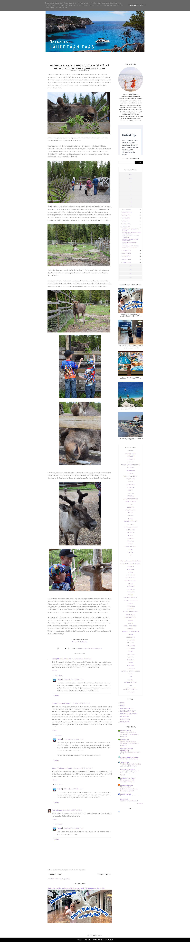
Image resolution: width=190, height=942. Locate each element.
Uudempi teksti (55, 874)
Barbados (130, 459)
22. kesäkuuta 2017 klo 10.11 (72, 810)
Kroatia (131, 541)
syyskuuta (126, 218)
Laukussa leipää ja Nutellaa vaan (130, 796)
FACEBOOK (124, 716)
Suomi (100, 648)
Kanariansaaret (130, 521)
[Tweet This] (65, 648)
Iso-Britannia (130, 510)
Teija (59, 679)
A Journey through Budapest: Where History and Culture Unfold (129, 773)
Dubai (130, 482)
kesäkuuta (126, 227)
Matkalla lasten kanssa (91, 648)
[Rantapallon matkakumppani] (119, 812)
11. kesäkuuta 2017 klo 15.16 (80, 703)
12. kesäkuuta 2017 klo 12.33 (73, 679)
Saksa (130, 634)
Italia (130, 513)
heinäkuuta (126, 224)
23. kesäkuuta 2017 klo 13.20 (73, 828)
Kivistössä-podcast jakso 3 (129, 801)
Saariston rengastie (130, 631)
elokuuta (125, 221)
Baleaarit (131, 456)
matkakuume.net (126, 785)
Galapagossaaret (131, 498)
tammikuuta (126, 262)
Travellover (124, 762)
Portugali (131, 606)
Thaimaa (130, 659)
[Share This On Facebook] (62, 648)
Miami (130, 572)
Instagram (83, 642)
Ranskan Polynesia (130, 611)
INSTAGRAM (125, 719)
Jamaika (131, 515)
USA (130, 676)
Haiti (131, 504)
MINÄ (122, 705)
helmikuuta (126, 259)
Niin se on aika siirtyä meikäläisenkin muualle (127, 781)
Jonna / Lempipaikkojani (61, 703)
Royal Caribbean (130, 626)
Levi (130, 555)
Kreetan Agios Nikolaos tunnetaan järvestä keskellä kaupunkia (129, 734)
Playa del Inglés (130, 600)
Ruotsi (130, 628)
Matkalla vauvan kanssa (131, 563)
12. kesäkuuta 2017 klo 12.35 (73, 739)
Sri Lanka (130, 640)
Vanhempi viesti (103, 874)
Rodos (130, 620)
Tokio (130, 662)
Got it (142, 5)
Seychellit (130, 637)
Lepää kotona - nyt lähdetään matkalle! (130, 229)
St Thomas (130, 648)
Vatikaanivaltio (130, 682)
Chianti (131, 473)
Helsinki (130, 507)
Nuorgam (130, 586)
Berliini (131, 462)
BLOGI (122, 703)
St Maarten (130, 645)
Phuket (130, 595)
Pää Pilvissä (124, 740)
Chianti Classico (131, 476)
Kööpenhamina (131, 546)
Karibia (130, 524)
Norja (130, 583)
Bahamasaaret (130, 453)
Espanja (131, 493)
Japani (130, 518)
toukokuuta (126, 250)
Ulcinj (130, 679)
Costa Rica (130, 479)
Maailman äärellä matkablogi (126, 749)
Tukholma (131, 668)
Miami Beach (130, 575)
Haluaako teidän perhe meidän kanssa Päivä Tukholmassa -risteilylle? (76, 888)
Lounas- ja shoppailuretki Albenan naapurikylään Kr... (131, 233)
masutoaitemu (125, 794)
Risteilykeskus (130, 617)
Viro (130, 685)
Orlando (130, 592)
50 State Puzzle (126, 731)
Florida (131, 496)
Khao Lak (130, 532)
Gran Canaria (130, 501)
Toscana (130, 665)
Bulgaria (130, 467)
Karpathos (130, 529)
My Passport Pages (127, 769)
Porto (130, 603)
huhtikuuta (126, 253)
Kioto (130, 535)
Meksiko (130, 566)
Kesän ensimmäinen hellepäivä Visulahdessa (130, 236)
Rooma (130, 623)
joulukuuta (126, 209)
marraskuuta (127, 212)
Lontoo (130, 558)
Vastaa (54, 670)
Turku (130, 674)
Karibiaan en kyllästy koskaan (130, 247)
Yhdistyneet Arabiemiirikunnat (130, 689)
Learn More (133, 5)
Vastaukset (58, 675)
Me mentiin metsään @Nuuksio (130, 246)
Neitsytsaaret (130, 580)
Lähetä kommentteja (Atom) (60, 879)
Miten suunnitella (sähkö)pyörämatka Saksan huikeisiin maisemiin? (129, 789)
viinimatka (130, 692)
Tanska (130, 657)
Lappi (131, 549)
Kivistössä (124, 799)
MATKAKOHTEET (127, 708)
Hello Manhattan (106, 940)
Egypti (130, 490)
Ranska (130, 609)
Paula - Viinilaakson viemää (62, 768)
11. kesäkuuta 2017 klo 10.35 (81, 659)
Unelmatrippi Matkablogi (129, 757)
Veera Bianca (57, 810)
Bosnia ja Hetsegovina (130, 465)
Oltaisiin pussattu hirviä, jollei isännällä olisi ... (130, 239)
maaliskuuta (126, 256)
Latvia (130, 552)
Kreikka (131, 538)
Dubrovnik (130, 484)
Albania (130, 450)
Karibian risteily (130, 527)
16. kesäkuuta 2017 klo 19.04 (82, 768)
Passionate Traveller (128, 778)
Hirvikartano (81, 648)
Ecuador (130, 487)
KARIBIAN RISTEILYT (128, 711)
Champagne (130, 470)
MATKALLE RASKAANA (128, 714)
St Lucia (130, 643)
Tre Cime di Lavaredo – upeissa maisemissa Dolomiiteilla (130, 765)
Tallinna (130, 654)
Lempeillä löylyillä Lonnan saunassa (129, 243)
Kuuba (130, 544)
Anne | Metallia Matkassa (61, 659)
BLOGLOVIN (124, 722)
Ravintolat (130, 614)
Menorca (130, 569)
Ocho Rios (130, 589)
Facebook (75, 642)
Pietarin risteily (130, 597)
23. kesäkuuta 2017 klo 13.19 (73, 789)
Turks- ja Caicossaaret (130, 671)
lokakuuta (126, 215)
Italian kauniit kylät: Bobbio (129, 759)
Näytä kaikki (140, 803)
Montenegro (130, 578)
